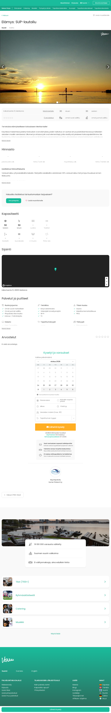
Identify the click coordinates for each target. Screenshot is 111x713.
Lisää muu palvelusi (10, 695)
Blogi (75, 687)
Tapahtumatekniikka (60, 8)
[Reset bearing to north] (106, 284)
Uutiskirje (76, 693)
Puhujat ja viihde (45, 8)
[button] (3, 67)
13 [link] (55, 377)
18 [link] (44, 381)
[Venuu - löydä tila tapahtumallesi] (6, 3)
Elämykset (17, 8)
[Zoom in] (106, 278)
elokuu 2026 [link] (55, 361)
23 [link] (73, 381)
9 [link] (72, 372)
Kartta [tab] (11, 28)
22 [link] (67, 381)
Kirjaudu (75, 3)
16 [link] (72, 377)
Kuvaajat (72, 8)
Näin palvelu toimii (41, 684)
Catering (27, 8)
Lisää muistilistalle (102, 15)
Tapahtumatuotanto (102, 8)
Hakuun (5, 15)
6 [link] (55, 372)
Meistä (75, 684)
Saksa (105, 695)
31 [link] (61, 368)
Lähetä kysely (56, 427)
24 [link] (38, 385)
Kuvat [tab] (4, 28)
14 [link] (61, 377)
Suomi (84, 3)
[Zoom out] (106, 281)
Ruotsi (105, 693)
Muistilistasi (65, 3)
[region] (55, 271)
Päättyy (63, 406)
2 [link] (72, 368)
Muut (104, 698)
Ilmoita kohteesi (101, 3)
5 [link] (49, 372)
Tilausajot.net (78, 695)
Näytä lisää (6, 140)
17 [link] (38, 381)
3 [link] (38, 372)
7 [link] (61, 372)
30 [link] (55, 368)
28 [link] (44, 368)
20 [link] (55, 381)
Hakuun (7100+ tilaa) (13, 495)
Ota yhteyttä (14, 201)
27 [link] (38, 368)
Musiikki (34, 8)
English (34, 671)
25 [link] (44, 385)
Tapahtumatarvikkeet (84, 8)
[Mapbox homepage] (7, 285)
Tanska (105, 687)
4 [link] (43, 372)
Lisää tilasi (6, 690)
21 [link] (61, 381)
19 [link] (49, 381)
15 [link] (67, 377)
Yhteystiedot (39, 690)
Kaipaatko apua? (41, 687)
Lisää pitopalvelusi (9, 693)
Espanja (105, 684)
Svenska (19, 671)
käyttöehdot (51, 435)
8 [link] (67, 372)
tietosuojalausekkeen (52, 437)
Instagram (77, 690)
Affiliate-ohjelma (80, 698)
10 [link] (38, 377)
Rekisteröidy (7, 684)
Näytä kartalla (48, 111)
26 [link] (50, 385)
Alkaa (42, 406)
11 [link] (43, 377)
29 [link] (50, 368)
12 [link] (49, 377)
